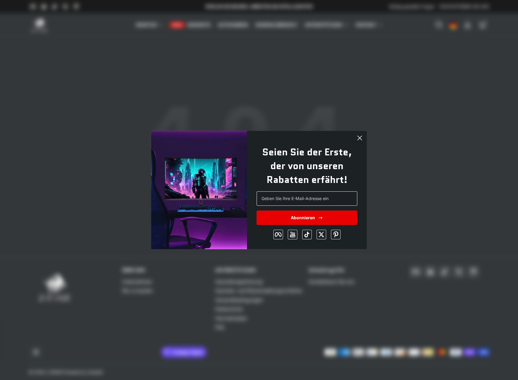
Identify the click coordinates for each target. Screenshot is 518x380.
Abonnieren (303, 217)
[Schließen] (360, 138)
